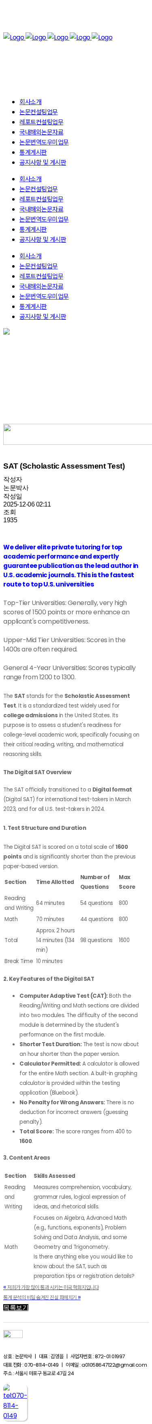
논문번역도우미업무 (44, 296)
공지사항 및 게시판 (42, 316)
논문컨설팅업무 (38, 266)
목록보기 (15, 1307)
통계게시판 (33, 306)
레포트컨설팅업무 (41, 276)
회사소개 (30, 256)
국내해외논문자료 (41, 286)
